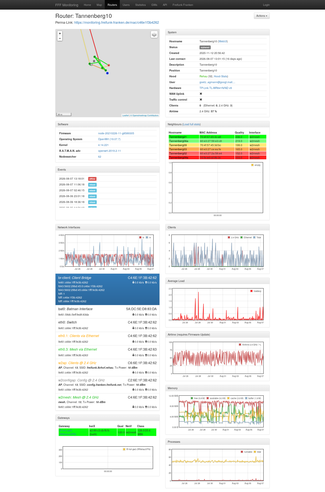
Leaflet (125, 115)
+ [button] (60, 33)
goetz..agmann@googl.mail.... (217, 82)
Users (126, 5)
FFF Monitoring (66, 4)
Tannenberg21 (178, 137)
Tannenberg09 (178, 145)
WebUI (223, 41)
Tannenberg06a (178, 141)
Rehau (203, 76)
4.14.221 (103, 145)
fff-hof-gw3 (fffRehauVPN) (67, 432)
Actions (261, 15)
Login (266, 5)
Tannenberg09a (178, 157)
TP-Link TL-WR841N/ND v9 (216, 88)
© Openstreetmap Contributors (144, 115)
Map (99, 5)
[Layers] (154, 34)
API (165, 5)
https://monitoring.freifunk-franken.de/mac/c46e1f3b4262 (116, 22)
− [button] (60, 38)
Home (87, 5)
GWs (154, 5)
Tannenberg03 (178, 149)
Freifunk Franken (183, 5)
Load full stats (191, 124)
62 (99, 156)
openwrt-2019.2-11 (109, 151)
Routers (112, 5)
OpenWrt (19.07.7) (109, 139)
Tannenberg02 (178, 153)
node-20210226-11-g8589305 (116, 133)
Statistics (140, 5)
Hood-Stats (220, 76)
